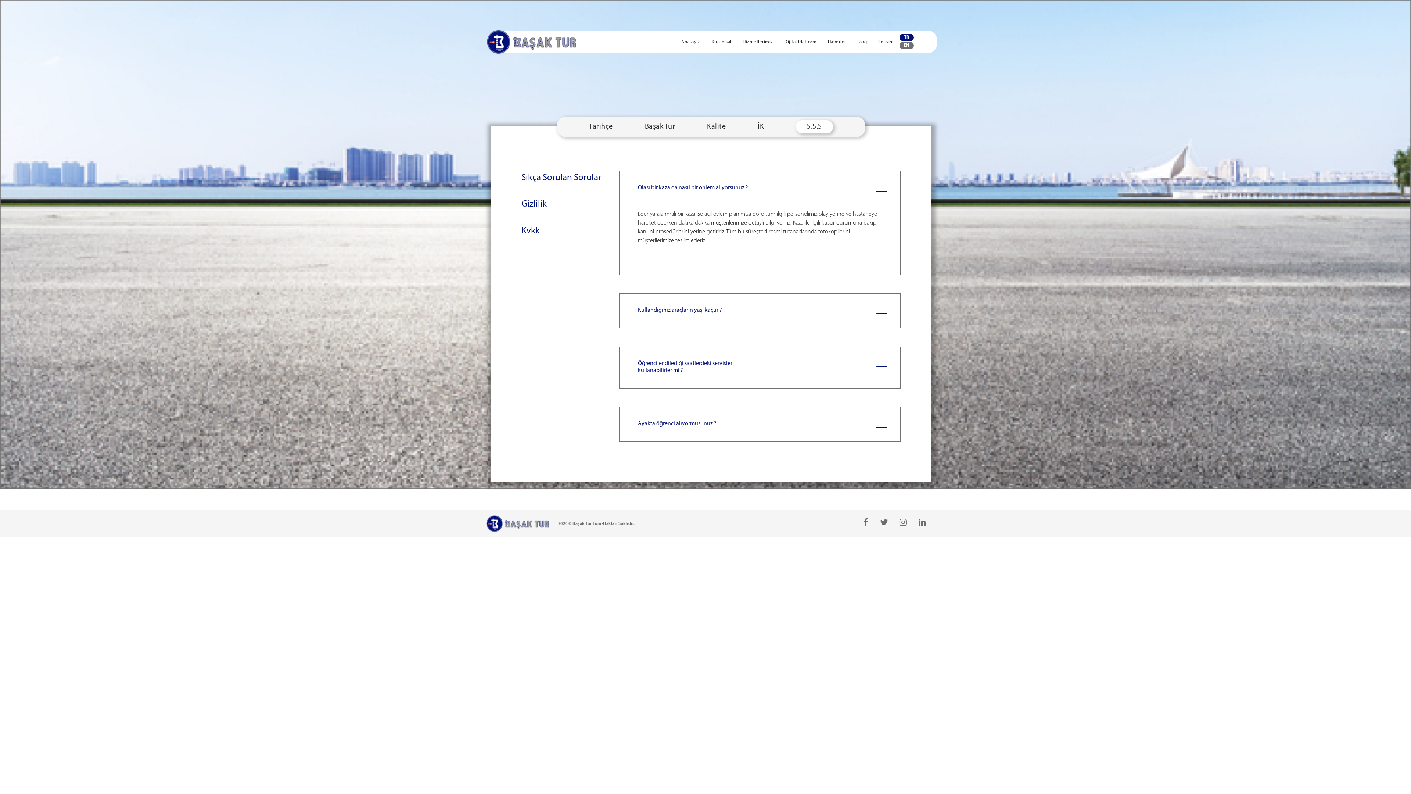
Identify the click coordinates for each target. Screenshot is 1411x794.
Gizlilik (534, 204)
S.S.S (814, 126)
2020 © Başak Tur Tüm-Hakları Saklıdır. (596, 524)
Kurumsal (722, 42)
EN (906, 45)
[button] (760, 223)
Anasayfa (691, 42)
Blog (862, 42)
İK (761, 126)
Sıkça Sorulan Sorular (561, 177)
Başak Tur (660, 126)
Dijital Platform (801, 42)
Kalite (716, 126)
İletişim (886, 42)
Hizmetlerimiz (758, 42)
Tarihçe (601, 126)
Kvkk (530, 231)
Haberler (838, 42)
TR (906, 37)
